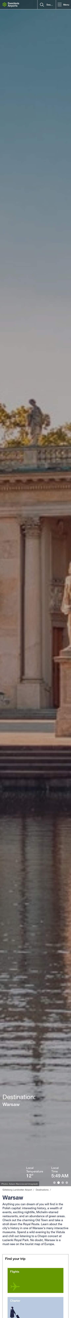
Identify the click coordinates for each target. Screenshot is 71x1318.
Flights (14, 1271)
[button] (63, 4)
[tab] (54, 1182)
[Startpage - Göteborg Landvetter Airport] (10, 4)
